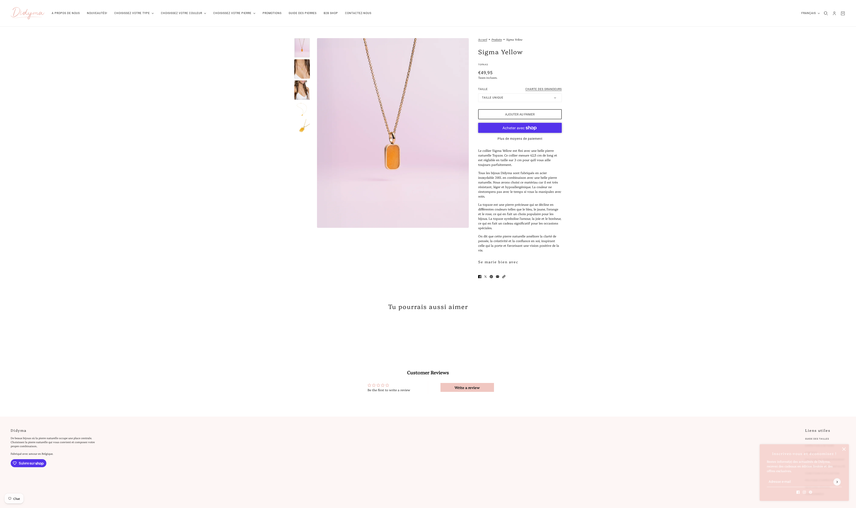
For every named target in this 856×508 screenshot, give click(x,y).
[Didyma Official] (28, 13)
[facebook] (798, 492)
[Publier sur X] (486, 277)
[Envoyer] (837, 482)
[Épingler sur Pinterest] (491, 276)
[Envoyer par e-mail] (497, 276)
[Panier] (842, 13)
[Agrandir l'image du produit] (393, 133)
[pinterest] (810, 492)
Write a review (467, 387)
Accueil (482, 39)
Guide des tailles (817, 439)
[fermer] (844, 449)
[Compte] (834, 13)
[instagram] (804, 492)
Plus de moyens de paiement (520, 138)
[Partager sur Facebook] (479, 276)
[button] (503, 276)
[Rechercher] (825, 13)
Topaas (483, 64)
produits (497, 39)
